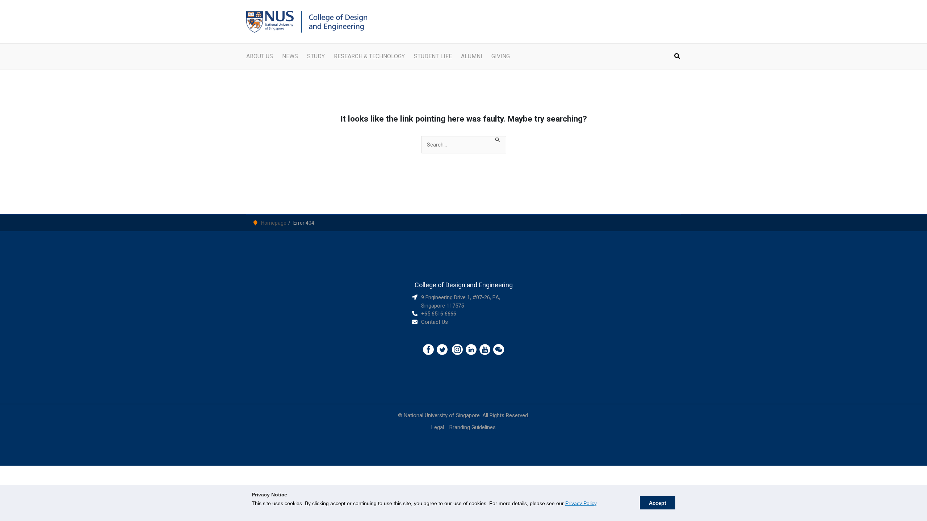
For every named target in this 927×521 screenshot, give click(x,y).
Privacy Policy (580, 503)
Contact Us (434, 322)
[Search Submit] (498, 140)
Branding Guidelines (472, 427)
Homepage (273, 223)
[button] (677, 57)
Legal (437, 427)
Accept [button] (657, 503)
